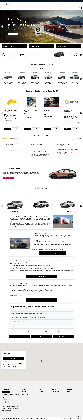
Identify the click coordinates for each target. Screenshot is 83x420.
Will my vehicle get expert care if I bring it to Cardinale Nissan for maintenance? (29, 321)
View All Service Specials (69, 92)
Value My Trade (54, 393)
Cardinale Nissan (4, 418)
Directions (68, 393)
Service (39, 389)
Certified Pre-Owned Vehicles (27, 394)
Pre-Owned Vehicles (26, 393)
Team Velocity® (66, 418)
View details (74, 53)
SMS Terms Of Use (42, 418)
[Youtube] (10, 402)
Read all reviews (78, 138)
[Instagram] (5, 402)
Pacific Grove (33, 224)
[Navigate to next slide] (82, 26)
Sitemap (19, 418)
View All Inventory (41, 66)
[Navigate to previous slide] (1, 26)
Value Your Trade (41, 336)
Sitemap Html (23, 418)
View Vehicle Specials (20, 336)
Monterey (27, 224)
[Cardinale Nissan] (7, 3)
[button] (41, 361)
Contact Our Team (63, 336)
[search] (81, 4)
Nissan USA (32, 418)
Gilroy (17, 226)
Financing (54, 389)
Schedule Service (77, 92)
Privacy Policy (10, 418)
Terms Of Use (15, 418)
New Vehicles (24, 391)
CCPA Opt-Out (36, 418)
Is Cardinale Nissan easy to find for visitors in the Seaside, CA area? (26, 324)
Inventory (24, 389)
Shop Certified (8, 177)
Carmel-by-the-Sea (44, 224)
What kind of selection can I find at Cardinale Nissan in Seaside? (25, 310)
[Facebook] (3, 402)
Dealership (69, 389)
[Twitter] (7, 402)
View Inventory (52, 253)
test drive (55, 270)
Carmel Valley (13, 226)
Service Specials (40, 393)
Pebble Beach (22, 226)
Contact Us (6, 391)
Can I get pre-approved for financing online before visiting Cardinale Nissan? (28, 317)
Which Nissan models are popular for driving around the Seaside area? (27, 313)
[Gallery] (41, 26)
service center (46, 285)
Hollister (38, 224)
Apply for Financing (41, 276)
